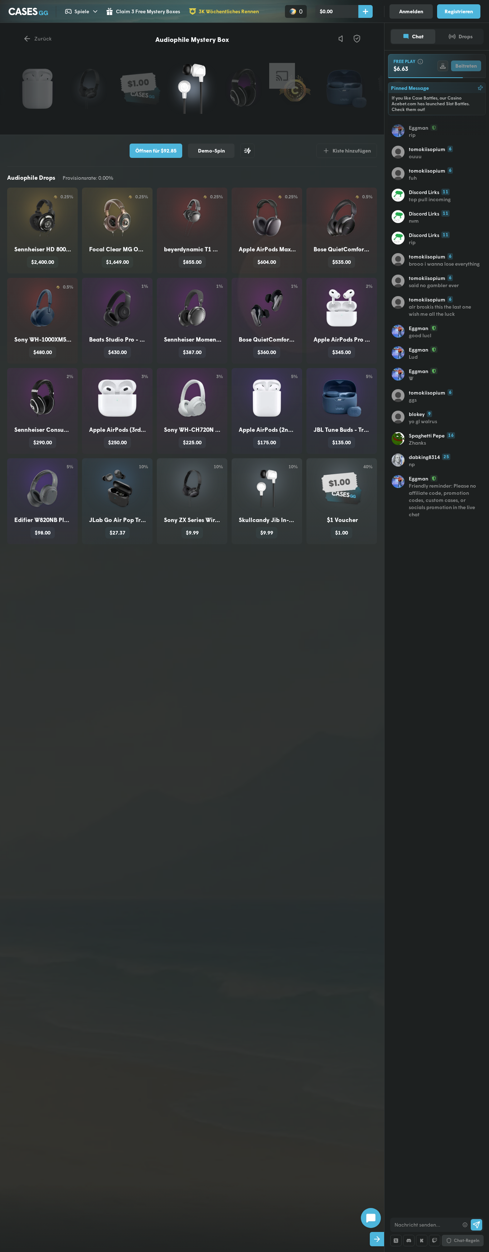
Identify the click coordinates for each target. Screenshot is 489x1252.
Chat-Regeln (466, 1240)
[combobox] (424, 1225)
